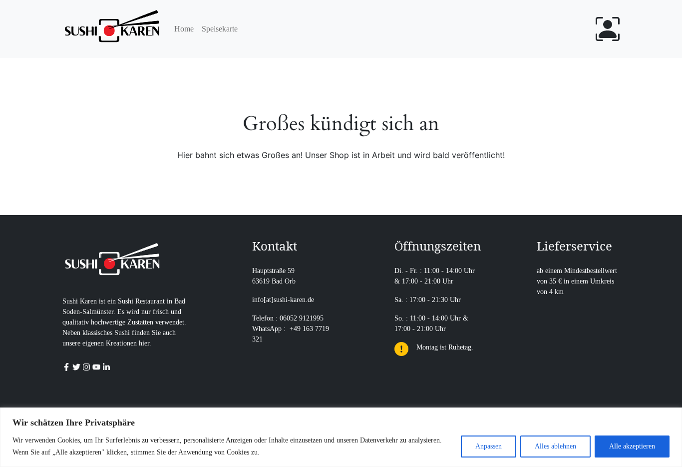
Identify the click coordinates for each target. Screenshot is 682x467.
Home (184, 28)
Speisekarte (220, 28)
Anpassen (488, 446)
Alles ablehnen (555, 446)
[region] (341, 437)
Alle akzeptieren (632, 446)
